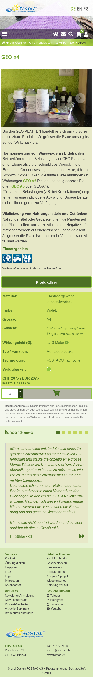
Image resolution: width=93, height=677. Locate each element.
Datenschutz (13, 585)
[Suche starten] (70, 33)
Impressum (12, 580)
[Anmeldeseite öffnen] (86, 33)
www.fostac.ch (55, 655)
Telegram (55, 595)
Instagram (56, 600)
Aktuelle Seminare (17, 608)
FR (85, 9)
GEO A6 (29, 181)
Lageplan (11, 567)
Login (8, 576)
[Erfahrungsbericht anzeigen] (58, 432)
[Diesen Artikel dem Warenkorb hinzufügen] (56, 393)
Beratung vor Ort (57, 585)
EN (79, 9)
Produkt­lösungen (17, 42)
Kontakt (10, 558)
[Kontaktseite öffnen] (63, 33)
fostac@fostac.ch (58, 650)
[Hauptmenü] (4, 34)
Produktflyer (46, 282)
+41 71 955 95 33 (57, 646)
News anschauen (16, 600)
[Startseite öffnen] (55, 33)
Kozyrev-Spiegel (57, 576)
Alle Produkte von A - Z (44, 42)
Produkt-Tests (55, 572)
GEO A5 (18, 186)
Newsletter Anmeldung (19, 595)
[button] (20, 391)
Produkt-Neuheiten (17, 604)
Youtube (55, 608)
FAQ (8, 572)
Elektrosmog (54, 567)
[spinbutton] (9, 394)
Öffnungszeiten (15, 563)
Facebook (56, 604)
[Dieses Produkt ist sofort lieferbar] (48, 369)
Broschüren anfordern (19, 613)
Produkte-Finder (56, 558)
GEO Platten (67, 42)
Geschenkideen (56, 563)
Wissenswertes (56, 580)
